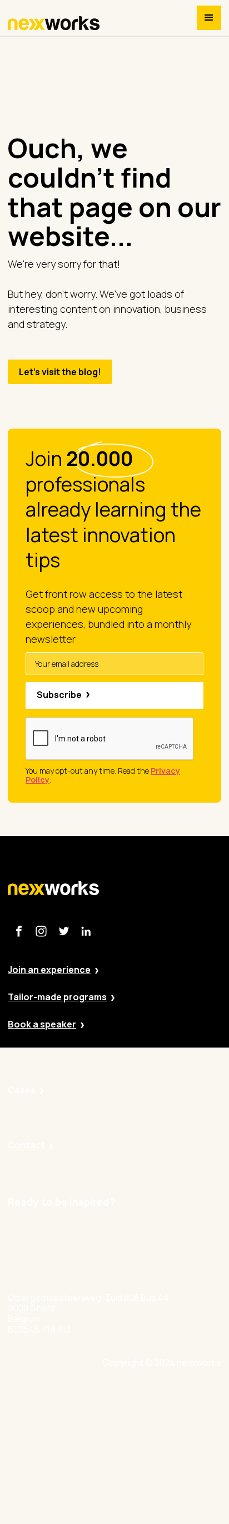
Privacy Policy (159, 1426)
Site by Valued (160, 1395)
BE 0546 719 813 (164, 1518)
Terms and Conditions (176, 1487)
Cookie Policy (159, 1457)
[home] (54, 23)
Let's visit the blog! (60, 372)
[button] (209, 18)
